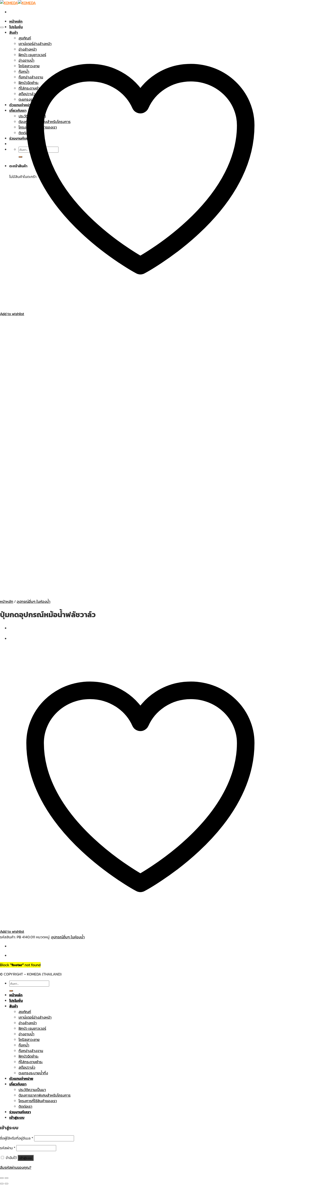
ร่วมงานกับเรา (20, 1112)
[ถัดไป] (6, 1183)
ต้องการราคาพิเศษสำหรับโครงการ (45, 1095)
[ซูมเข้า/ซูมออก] (6, 1178)
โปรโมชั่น (16, 27)
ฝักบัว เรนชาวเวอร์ (32, 1028)
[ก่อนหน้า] (2, 1183)
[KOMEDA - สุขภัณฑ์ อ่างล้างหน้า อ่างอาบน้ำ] (18, 3)
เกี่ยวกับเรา (17, 1084)
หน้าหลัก (16, 21)
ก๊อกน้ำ (24, 1045)
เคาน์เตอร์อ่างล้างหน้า (35, 1017)
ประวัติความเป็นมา (32, 1089)
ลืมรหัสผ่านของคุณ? (15, 1167)
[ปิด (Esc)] (2, 1178)
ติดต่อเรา (25, 1106)
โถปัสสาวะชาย (29, 1039)
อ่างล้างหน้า (28, 1023)
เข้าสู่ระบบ (25, 1158)
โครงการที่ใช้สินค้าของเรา (38, 1101)
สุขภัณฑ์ (25, 1011)
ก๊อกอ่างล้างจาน (31, 1050)
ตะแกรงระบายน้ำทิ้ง (33, 1073)
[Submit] (11, 990)
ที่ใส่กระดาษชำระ (31, 1062)
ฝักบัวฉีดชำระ (29, 1056)
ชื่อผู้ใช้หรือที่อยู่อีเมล (16, 1138)
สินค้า (13, 1006)
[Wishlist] (2, 27)
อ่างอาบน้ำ (26, 1034)
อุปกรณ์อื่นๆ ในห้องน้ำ (33, 601)
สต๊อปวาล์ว (27, 1067)
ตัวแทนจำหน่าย (21, 1078)
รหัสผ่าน (7, 1148)
